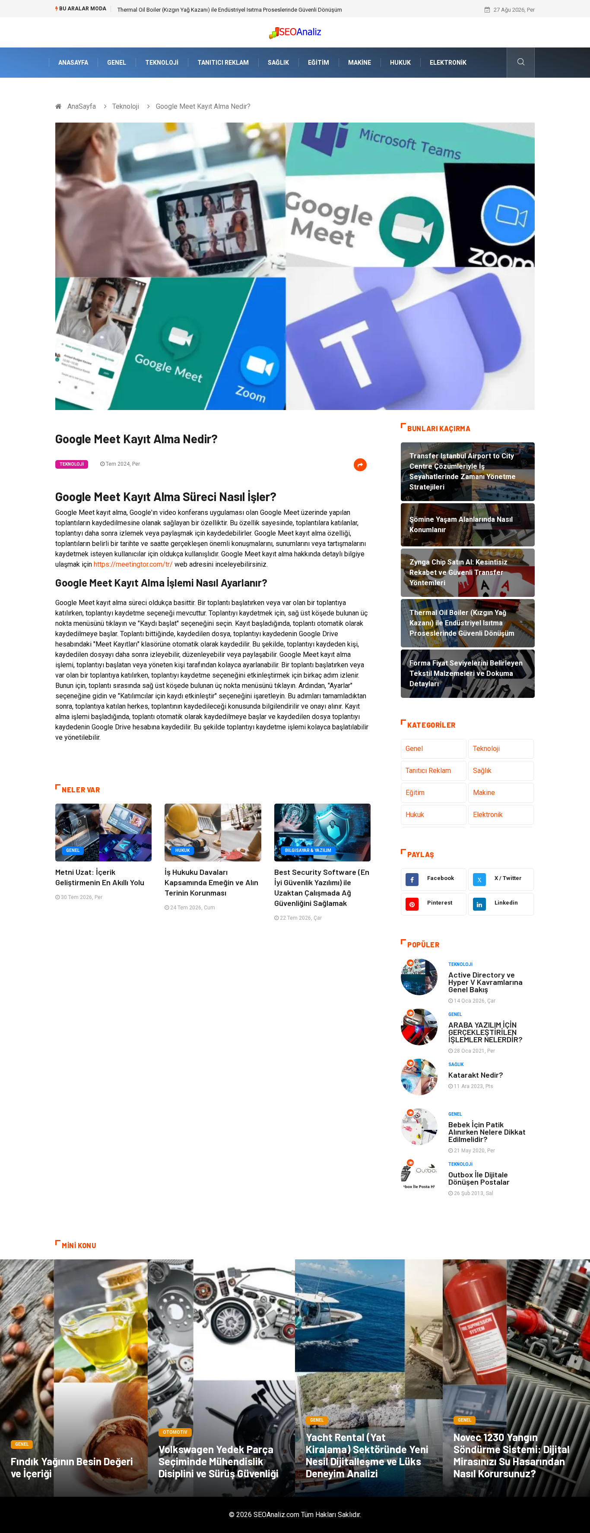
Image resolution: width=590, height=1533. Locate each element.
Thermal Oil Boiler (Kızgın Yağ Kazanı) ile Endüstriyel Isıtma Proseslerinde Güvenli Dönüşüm (229, 9)
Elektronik (448, 62)
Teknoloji (161, 62)
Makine (359, 62)
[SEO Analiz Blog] (295, 31)
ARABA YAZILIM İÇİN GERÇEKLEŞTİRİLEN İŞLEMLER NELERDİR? (485, 1032)
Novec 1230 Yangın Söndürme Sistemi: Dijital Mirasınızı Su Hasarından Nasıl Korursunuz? (512, 1455)
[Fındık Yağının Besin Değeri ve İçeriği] (74, 1378)
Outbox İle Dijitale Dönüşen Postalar (479, 1178)
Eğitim (318, 62)
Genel (116, 62)
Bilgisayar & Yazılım (308, 850)
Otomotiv (175, 1432)
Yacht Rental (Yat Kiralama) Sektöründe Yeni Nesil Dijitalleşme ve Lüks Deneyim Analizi (367, 1455)
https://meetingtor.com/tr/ (133, 564)
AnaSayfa (73, 62)
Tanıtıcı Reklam (223, 62)
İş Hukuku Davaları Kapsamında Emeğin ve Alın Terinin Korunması (211, 882)
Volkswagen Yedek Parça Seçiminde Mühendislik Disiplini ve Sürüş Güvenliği (219, 1461)
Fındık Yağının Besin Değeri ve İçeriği (72, 1467)
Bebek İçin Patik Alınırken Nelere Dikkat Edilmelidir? (487, 1132)
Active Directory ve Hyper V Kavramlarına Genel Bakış (485, 982)
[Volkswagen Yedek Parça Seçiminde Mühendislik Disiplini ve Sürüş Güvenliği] (221, 1378)
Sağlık (278, 62)
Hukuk (400, 62)
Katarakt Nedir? (475, 1074)
